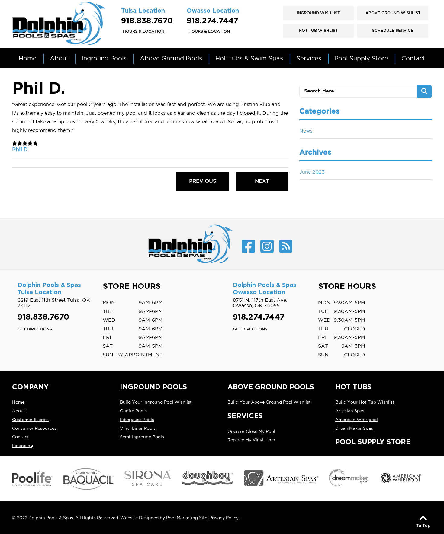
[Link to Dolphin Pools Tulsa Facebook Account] (248, 247)
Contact (20, 436)
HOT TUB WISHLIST (318, 30)
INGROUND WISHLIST (318, 13)
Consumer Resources (34, 428)
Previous (202, 181)
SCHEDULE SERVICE (392, 30)
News (306, 131)
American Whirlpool (356, 419)
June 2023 (312, 172)
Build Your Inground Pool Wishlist (156, 402)
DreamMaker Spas (354, 428)
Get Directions (35, 329)
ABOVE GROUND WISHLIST (392, 13)
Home (18, 402)
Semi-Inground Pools (142, 436)
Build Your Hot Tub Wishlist (364, 402)
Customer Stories (30, 419)
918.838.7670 (147, 21)
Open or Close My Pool (251, 431)
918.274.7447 (212, 21)
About (18, 410)
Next (262, 181)
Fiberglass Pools (137, 419)
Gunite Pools (133, 410)
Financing (22, 445)
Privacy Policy (224, 517)
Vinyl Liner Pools (138, 428)
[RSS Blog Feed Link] (285, 247)
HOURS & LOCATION (143, 31)
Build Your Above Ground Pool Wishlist (269, 402)
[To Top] (423, 517)
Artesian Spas (349, 410)
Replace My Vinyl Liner (251, 439)
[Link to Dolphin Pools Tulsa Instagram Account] (267, 247)
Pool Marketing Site (186, 517)
